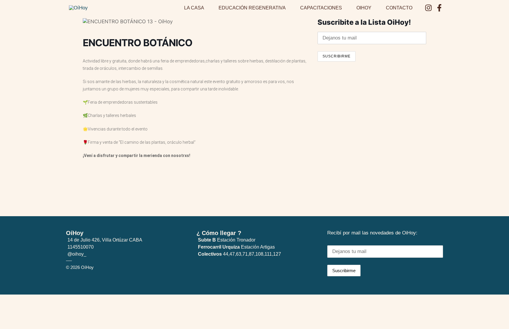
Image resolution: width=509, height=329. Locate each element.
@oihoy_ (76, 254)
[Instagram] (428, 7)
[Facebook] (439, 7)
